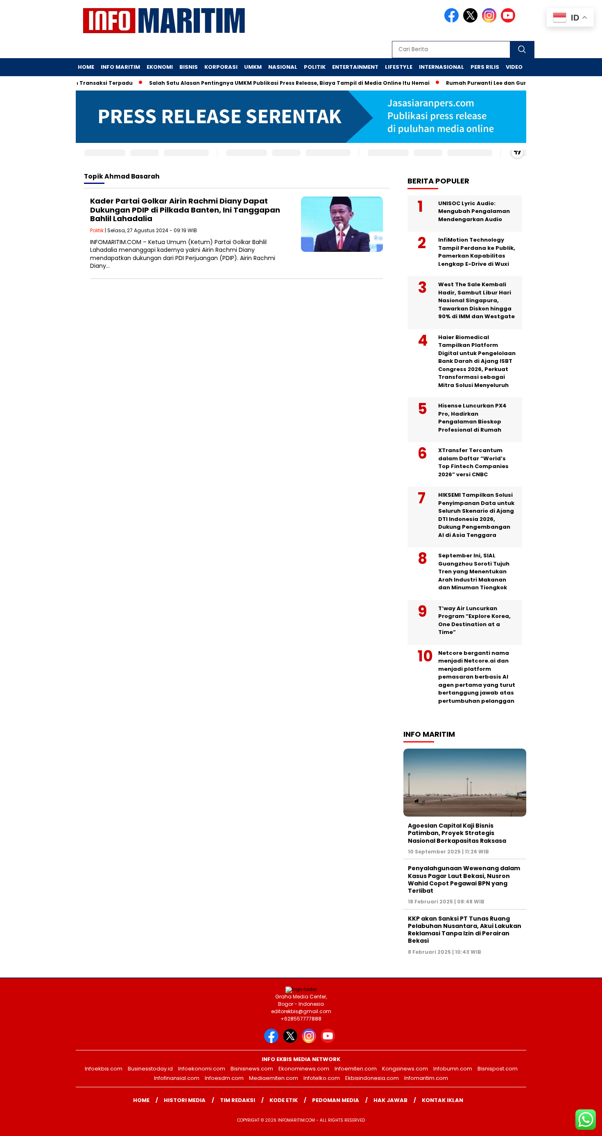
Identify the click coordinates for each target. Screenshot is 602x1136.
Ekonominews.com (303, 1069)
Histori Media (185, 1100)
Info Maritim (120, 67)
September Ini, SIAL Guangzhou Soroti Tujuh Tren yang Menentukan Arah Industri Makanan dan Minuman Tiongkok (473, 571)
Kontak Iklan (442, 1100)
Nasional (282, 67)
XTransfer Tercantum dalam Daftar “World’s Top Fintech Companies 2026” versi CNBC (473, 462)
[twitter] (471, 21)
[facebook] (453, 21)
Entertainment (355, 67)
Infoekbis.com (103, 1069)
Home (86, 67)
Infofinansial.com (176, 1078)
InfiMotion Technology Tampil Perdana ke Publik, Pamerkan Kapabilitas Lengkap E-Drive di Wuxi (476, 252)
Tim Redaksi (237, 1100)
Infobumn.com (452, 1069)
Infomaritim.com (426, 1078)
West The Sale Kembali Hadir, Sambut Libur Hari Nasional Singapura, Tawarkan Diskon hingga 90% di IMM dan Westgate (476, 300)
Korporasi (221, 67)
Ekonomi (160, 67)
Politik (315, 67)
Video (514, 67)
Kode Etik (283, 1100)
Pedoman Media (335, 1100)
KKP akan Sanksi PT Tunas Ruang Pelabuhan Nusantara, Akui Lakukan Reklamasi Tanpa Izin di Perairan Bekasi (464, 929)
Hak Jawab (390, 1100)
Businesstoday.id (150, 1069)
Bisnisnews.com (252, 1069)
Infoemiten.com (356, 1069)
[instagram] (490, 21)
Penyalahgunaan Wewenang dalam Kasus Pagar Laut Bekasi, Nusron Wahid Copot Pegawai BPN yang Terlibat (464, 879)
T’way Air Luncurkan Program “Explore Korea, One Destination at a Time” (474, 620)
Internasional (441, 67)
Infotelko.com (321, 1078)
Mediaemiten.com (273, 1078)
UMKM (253, 67)
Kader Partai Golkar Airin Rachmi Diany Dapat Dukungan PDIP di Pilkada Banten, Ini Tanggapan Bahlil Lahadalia (185, 210)
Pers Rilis (485, 67)
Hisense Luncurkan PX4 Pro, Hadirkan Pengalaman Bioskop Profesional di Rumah (472, 418)
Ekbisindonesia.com (372, 1078)
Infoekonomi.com (201, 1069)
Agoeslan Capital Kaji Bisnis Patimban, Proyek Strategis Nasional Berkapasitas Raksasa (457, 832)
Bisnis (188, 67)
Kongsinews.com (405, 1069)
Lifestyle (398, 67)
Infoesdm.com (224, 1078)
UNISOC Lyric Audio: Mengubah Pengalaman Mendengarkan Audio (474, 211)
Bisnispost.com (498, 1069)
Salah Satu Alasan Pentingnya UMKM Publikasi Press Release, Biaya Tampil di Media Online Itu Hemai (273, 82)
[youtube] (509, 21)
